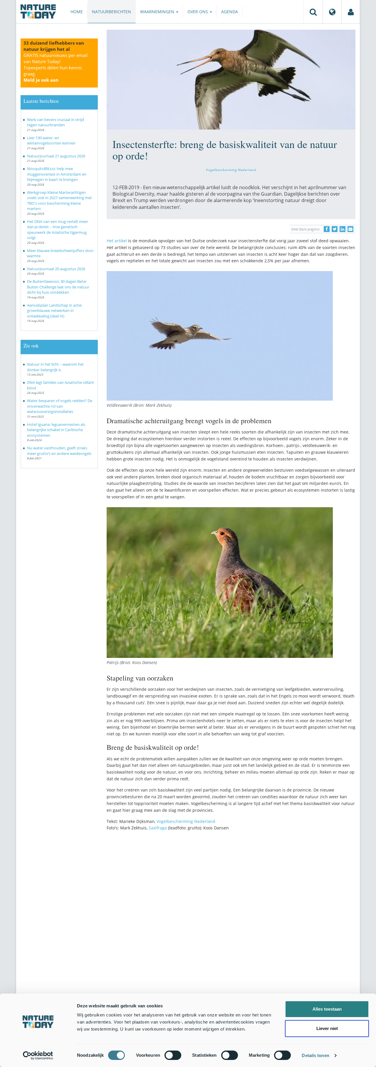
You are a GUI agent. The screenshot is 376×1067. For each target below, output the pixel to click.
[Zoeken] (313, 11)
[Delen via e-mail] (350, 229)
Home (76, 11)
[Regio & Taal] (332, 11)
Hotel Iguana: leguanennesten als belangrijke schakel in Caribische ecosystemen (56, 430)
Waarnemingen (157, 11)
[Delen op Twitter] (335, 229)
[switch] (172, 1055)
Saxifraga (158, 828)
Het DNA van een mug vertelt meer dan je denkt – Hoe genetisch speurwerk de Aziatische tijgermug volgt (57, 230)
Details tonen (315, 1055)
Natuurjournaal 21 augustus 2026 (56, 156)
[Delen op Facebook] (327, 229)
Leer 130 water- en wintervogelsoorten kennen (51, 140)
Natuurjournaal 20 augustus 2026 (56, 268)
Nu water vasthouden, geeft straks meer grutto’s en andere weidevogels (59, 450)
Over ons (198, 11)
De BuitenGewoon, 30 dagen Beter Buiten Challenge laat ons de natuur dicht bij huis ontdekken (58, 287)
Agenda (229, 11)
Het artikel (117, 240)
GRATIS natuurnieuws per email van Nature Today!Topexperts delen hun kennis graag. (56, 67)
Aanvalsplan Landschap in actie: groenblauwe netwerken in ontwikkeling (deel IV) (54, 311)
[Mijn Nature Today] (351, 11)
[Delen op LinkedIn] (342, 229)
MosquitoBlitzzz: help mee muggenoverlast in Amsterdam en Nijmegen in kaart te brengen (56, 174)
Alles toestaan (327, 1008)
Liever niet (327, 1028)
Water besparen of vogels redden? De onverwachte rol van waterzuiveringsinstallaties (59, 406)
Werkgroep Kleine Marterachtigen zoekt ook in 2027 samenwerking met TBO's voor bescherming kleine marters (59, 200)
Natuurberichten (111, 11)
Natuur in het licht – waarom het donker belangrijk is (55, 367)
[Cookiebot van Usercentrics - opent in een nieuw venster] (38, 1055)
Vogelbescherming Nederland (231, 169)
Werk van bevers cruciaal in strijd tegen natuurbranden (55, 122)
